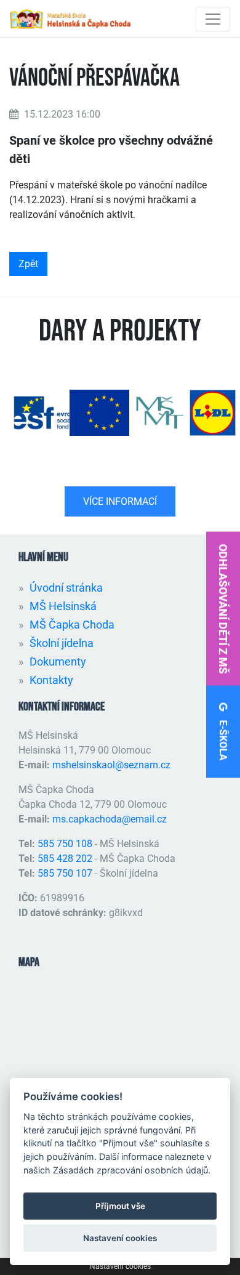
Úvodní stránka (66, 587)
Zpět (28, 264)
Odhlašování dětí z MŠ (223, 609)
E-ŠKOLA (223, 738)
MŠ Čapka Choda (72, 624)
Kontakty (51, 680)
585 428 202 (65, 858)
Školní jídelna (62, 643)
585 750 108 (66, 844)
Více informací (120, 501)
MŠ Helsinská (63, 606)
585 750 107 (65, 873)
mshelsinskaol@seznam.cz (111, 765)
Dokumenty (58, 661)
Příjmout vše (120, 1206)
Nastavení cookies (120, 1266)
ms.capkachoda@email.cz (109, 819)
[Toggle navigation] (213, 19)
